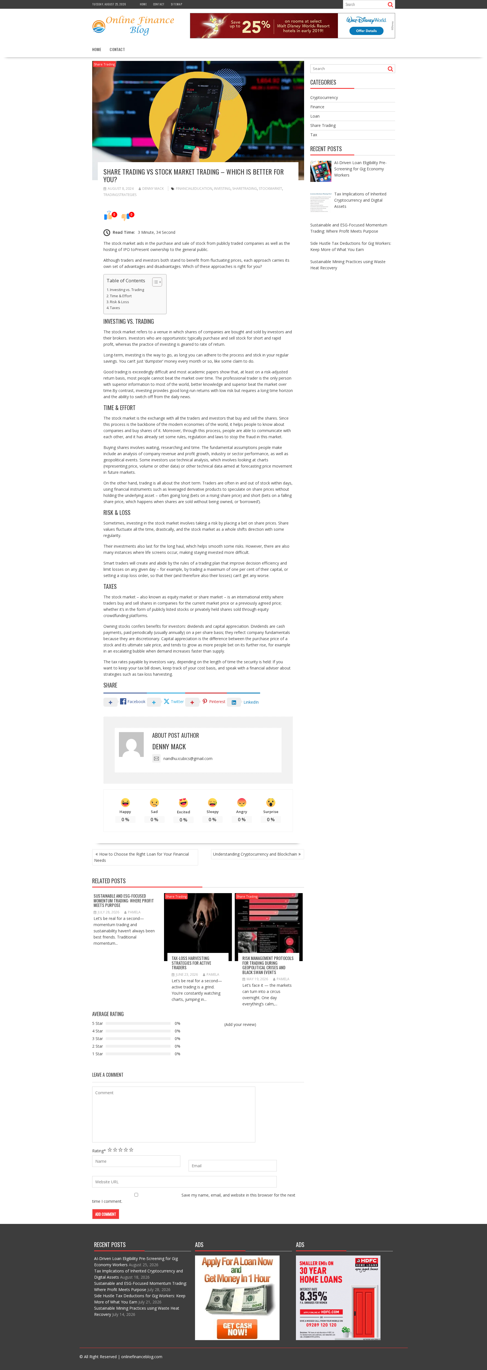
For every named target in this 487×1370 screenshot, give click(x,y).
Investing (222, 188)
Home (143, 4)
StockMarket (270, 188)
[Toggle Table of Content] (154, 282)
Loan (315, 116)
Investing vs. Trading (127, 289)
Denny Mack (153, 188)
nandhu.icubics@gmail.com (187, 758)
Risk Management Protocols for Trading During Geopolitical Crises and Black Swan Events (268, 965)
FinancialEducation (194, 188)
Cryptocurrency (324, 97)
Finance (317, 106)
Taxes (115, 307)
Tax (313, 134)
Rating (99, 1150)
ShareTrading (244, 188)
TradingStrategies (119, 194)
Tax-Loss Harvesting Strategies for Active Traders (191, 962)
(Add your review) (240, 1024)
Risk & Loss (119, 301)
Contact (159, 4)
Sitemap (176, 4)
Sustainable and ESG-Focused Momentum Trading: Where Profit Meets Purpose (124, 900)
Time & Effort (121, 296)
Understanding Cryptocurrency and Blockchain (255, 854)
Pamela (134, 912)
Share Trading (104, 64)
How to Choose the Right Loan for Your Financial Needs (141, 857)
